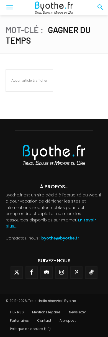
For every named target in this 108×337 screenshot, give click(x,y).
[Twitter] (17, 272)
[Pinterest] (76, 272)
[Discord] (46, 272)
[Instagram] (61, 272)
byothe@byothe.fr (60, 238)
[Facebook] (31, 272)
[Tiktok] (91, 272)
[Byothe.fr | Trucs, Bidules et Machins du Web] (54, 7)
